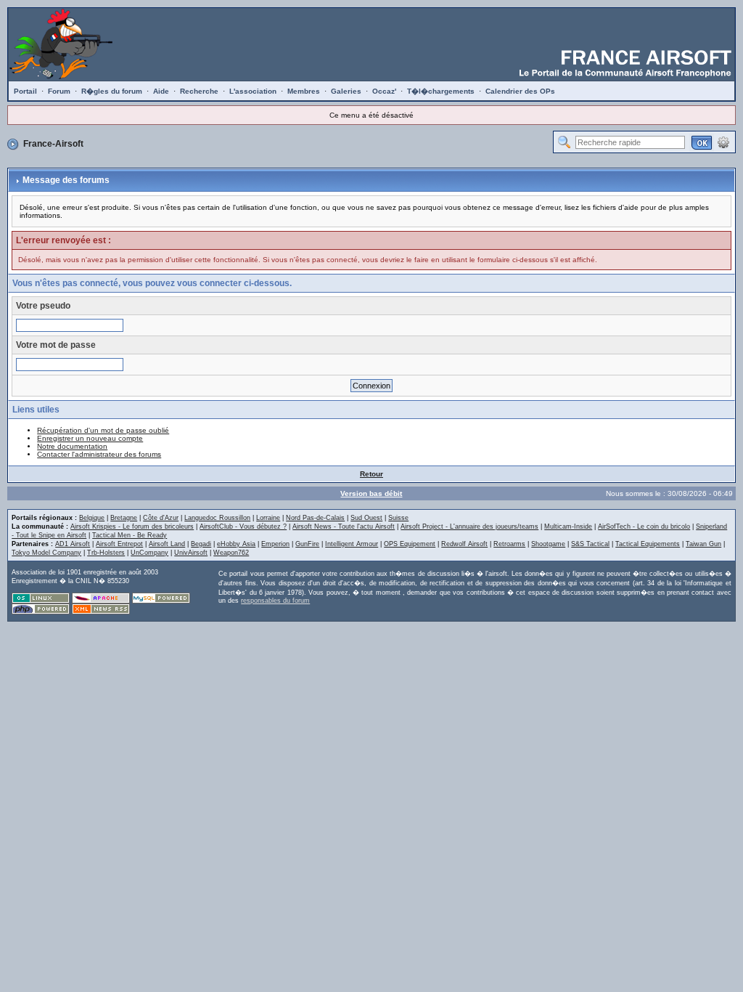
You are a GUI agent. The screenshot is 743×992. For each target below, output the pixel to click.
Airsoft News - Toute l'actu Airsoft (343, 526)
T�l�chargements (441, 91)
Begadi (201, 544)
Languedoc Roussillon (217, 517)
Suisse (398, 517)
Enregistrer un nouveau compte (90, 438)
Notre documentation (72, 446)
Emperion (275, 544)
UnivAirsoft (191, 552)
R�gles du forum (111, 91)
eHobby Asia (236, 544)
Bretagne (123, 517)
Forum (59, 91)
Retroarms (509, 544)
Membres (303, 91)
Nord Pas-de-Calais (315, 517)
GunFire (307, 544)
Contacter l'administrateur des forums (99, 454)
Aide (161, 91)
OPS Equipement (409, 544)
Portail (25, 91)
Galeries (346, 91)
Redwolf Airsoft (464, 544)
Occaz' (384, 91)
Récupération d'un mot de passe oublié (103, 430)
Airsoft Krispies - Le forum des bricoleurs (132, 526)
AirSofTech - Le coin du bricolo (644, 526)
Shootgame (548, 544)
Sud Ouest (366, 517)
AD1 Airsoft (72, 544)
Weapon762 (231, 552)
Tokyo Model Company (46, 552)
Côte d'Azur (160, 517)
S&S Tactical (590, 544)
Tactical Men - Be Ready (129, 535)
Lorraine (268, 517)
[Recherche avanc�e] (723, 141)
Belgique (91, 517)
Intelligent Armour (351, 544)
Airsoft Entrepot (119, 544)
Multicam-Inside (568, 526)
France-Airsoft (53, 144)
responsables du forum (275, 600)
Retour (371, 474)
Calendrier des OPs (520, 91)
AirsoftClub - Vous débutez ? (243, 526)
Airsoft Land (167, 544)
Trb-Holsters (106, 552)
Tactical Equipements (647, 544)
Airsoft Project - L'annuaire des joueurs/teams (469, 526)
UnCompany (149, 552)
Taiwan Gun (703, 544)
